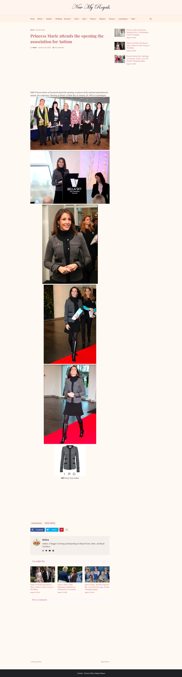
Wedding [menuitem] (58, 19)
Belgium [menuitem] (102, 19)
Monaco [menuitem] (93, 19)
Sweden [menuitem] (49, 19)
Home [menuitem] (32, 19)
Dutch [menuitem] (76, 19)
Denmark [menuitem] (67, 19)
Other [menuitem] (133, 19)
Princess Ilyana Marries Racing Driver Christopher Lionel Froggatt (138, 32)
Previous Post (36, 662)
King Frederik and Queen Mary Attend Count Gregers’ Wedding (42, 587)
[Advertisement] (70, 70)
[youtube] (50, 550)
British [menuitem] (40, 19)
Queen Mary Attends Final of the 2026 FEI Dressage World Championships (97, 587)
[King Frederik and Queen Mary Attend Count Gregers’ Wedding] (120, 46)
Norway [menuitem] (112, 19)
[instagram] (43, 550)
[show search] (149, 18)
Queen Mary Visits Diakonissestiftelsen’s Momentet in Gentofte (67, 587)
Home (32, 30)
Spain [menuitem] (84, 19)
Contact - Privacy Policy (85, 673)
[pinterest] (53, 550)
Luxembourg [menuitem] (122, 19)
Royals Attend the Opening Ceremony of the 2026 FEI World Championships (138, 58)
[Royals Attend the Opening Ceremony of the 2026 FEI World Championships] (120, 59)
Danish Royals (40, 30)
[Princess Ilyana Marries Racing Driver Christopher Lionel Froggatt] (120, 33)
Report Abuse (100, 673)
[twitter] (46, 550)
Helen (45, 539)
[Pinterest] (61, 530)
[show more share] (67, 530)
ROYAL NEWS (50, 523)
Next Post (104, 662)
